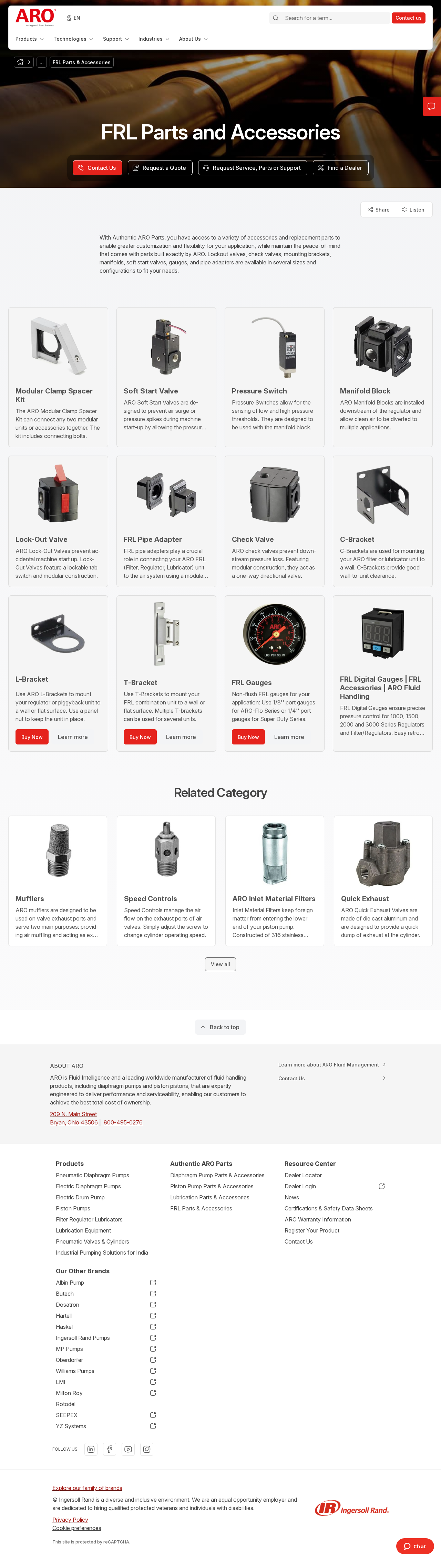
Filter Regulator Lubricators (89, 1219)
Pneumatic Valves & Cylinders (92, 1241)
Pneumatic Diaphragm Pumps (92, 1175)
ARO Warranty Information (318, 1219)
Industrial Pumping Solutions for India (102, 1252)
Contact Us (299, 1241)
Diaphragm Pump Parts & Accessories (217, 1175)
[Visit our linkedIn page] (91, 1449)
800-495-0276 (123, 1122)
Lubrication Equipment (83, 1230)
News (292, 1197)
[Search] (275, 18)
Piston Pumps (73, 1208)
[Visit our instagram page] (146, 1449)
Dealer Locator (303, 1175)
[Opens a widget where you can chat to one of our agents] (415, 1547)
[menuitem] (30, 38)
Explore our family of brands (87, 1487)
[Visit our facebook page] (109, 1449)
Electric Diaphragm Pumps (88, 1186)
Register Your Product (312, 1230)
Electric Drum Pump (80, 1197)
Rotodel (65, 1404)
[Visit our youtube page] (128, 1449)
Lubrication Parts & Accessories (209, 1197)
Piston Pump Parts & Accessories (212, 1186)
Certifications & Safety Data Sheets (329, 1208)
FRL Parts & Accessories (201, 1208)
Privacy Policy (70, 1519)
